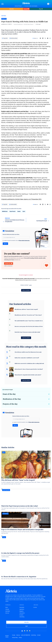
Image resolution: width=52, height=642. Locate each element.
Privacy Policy (15, 637)
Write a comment (26, 290)
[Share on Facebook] (40, 38)
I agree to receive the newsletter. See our (17, 240)
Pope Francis (12, 211)
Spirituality (3, 15)
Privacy (20, 637)
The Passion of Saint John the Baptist (30, 6)
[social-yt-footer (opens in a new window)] (22, 631)
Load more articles (26, 337)
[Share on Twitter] (45, 38)
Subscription (22, 613)
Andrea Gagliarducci (18, 24)
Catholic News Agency (29, 24)
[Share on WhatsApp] (50, 38)
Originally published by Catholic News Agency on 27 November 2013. (21, 199)
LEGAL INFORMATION (25, 635)
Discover (7, 613)
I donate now (7, 263)
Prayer (4, 537)
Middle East (4, 211)
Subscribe (11, 9)
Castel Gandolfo (6, 490)
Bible (4, 452)
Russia (19, 211)
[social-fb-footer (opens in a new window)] (24, 631)
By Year (35, 607)
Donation (21, 615)
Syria (24, 211)
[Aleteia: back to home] (26, 3)
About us (18, 635)
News (6, 607)
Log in (30, 285)
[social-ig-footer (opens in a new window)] (29, 631)
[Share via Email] (47, 38)
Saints (4, 560)
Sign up (5, 243)
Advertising (22, 616)
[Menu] (7, 4)
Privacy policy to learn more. (24, 240)
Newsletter (22, 607)
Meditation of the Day (12, 399)
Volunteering (5, 513)
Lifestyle (7, 609)
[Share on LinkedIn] (42, 38)
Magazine (21, 611)
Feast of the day (9, 394)
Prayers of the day (10, 404)
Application (22, 609)
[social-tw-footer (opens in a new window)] (27, 631)
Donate (25, 9)
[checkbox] (3, 240)
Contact (38, 635)
